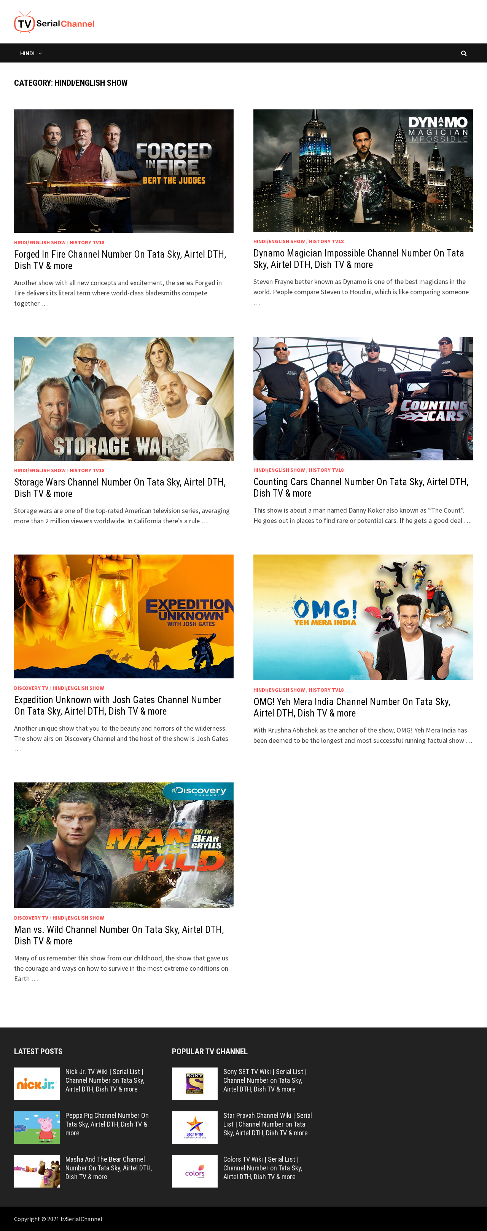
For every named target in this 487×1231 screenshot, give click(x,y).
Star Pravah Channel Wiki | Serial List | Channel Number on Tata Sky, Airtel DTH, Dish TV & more (267, 1124)
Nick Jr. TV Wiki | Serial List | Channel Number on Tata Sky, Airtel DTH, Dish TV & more (104, 1080)
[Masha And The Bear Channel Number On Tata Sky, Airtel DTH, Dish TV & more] (37, 1160)
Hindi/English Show (39, 242)
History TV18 (87, 242)
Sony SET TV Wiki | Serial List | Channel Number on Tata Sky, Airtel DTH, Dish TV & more (265, 1080)
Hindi (27, 53)
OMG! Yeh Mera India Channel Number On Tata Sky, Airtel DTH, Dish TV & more (351, 707)
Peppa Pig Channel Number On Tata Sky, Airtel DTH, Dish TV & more (107, 1124)
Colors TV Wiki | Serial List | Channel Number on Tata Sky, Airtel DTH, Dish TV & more (262, 1168)
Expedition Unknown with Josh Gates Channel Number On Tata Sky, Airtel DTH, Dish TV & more (117, 705)
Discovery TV (31, 687)
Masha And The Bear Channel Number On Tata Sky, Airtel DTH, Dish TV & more (108, 1168)
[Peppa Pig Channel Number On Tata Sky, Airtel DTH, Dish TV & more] (37, 1116)
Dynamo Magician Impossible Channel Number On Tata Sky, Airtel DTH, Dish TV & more (358, 259)
